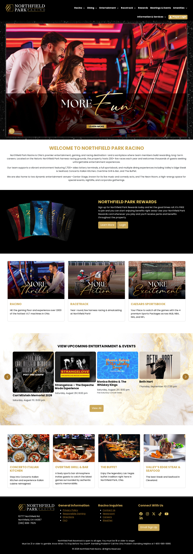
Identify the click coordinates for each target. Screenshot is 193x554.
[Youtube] (166, 514)
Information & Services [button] (150, 17)
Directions (68, 517)
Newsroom (109, 514)
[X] (154, 514)
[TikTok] (160, 514)
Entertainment (107, 8)
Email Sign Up (148, 527)
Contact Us (109, 510)
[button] (7, 377)
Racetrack (127, 8)
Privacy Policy (70, 510)
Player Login (179, 17)
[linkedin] (141, 518)
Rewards (143, 8)
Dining (90, 8)
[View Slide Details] (96, 80)
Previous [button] (12, 131)
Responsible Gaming (74, 514)
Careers (107, 517)
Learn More (107, 225)
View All (96, 408)
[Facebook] (141, 514)
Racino (78, 8)
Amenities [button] (179, 8)
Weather (108, 520)
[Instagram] (147, 514)
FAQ (65, 520)
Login (122, 225)
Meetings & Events (160, 8)
